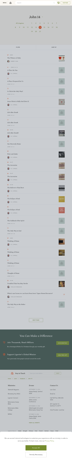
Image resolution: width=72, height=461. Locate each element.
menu (4, 2)
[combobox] (33, 2)
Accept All (36, 448)
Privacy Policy (49, 441)
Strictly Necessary (35, 455)
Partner (65, 2)
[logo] (10, 3)
